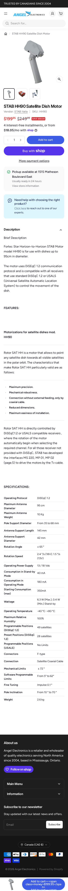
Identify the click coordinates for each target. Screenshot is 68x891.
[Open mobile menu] (6, 13)
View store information (25, 186)
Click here (20, 208)
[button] (34, 229)
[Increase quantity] (20, 140)
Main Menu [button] (15, 784)
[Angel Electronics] (29, 13)
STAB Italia (21, 111)
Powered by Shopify (51, 869)
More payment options (34, 161)
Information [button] (15, 794)
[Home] (6, 34)
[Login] (52, 13)
